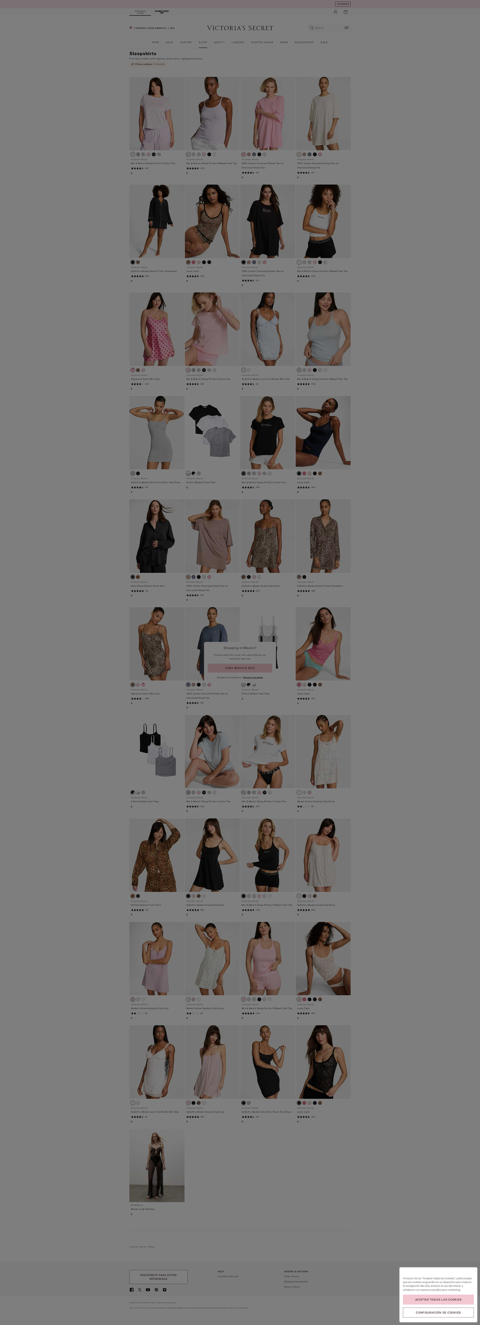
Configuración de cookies (438, 1312)
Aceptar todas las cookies (438, 1299)
